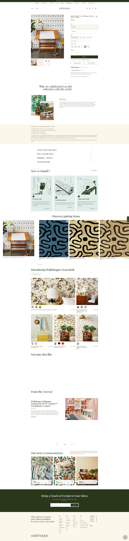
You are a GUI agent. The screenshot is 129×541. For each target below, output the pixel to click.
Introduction (68, 518)
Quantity (72, 50)
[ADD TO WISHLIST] (96, 16)
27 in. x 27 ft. (87, 41)
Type (72, 24)
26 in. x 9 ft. (89, 37)
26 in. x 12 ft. (73, 41)
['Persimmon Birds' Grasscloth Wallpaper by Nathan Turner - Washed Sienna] (40, 307)
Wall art (60, 530)
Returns (74, 520)
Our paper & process (68, 526)
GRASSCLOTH (44, 3)
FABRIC (62, 3)
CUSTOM (83, 3)
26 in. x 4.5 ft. (82, 37)
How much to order (75, 524)
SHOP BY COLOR (91, 3)
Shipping (74, 518)
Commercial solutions (68, 523)
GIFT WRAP (77, 3)
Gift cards (74, 526)
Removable (74, 26)
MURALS (51, 3)
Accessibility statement (83, 527)
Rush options (75, 522)
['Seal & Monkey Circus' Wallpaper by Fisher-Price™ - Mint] (78, 46)
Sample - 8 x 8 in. (74, 37)
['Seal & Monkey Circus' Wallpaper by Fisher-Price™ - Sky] (88, 46)
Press (67, 528)
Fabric (60, 532)
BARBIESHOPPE (69, 3)
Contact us (82, 520)
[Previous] (57, 444)
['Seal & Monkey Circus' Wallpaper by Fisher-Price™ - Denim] (85, 46)
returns (87, 76)
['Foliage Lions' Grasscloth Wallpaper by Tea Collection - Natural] (78, 343)
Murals (60, 529)
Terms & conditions (83, 522)
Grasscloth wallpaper (60, 525)
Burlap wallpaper (61, 527)
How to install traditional (84, 525)
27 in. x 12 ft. (80, 41)
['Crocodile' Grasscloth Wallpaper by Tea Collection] (32, 343)
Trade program (68, 520)
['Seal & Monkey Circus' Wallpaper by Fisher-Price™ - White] (82, 46)
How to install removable (84, 524)
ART (57, 3)
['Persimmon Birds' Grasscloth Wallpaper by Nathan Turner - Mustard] (32, 307)
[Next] (72, 444)
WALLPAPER (37, 3)
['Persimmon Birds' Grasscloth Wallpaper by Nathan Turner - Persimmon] (36, 307)
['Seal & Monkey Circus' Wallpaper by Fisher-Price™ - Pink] (72, 46)
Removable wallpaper (60, 522)
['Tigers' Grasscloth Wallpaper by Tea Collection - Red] (62, 343)
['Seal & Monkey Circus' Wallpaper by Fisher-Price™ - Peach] (75, 46)
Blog (66, 529)
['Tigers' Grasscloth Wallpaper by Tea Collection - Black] (59, 343)
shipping (82, 76)
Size (71, 35)
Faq (80, 518)
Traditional (74, 31)
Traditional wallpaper (60, 519)
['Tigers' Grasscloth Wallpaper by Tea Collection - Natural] (55, 343)
